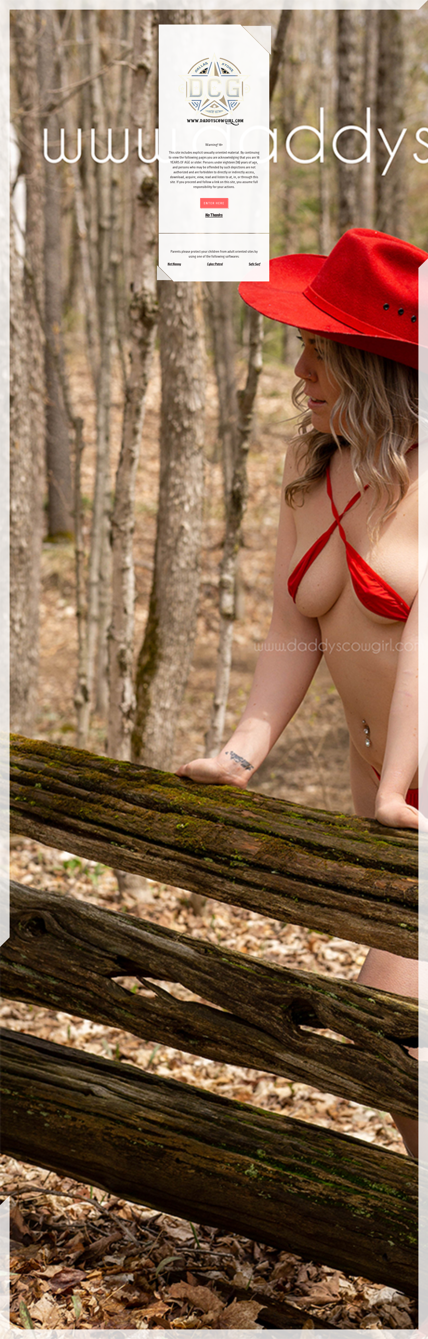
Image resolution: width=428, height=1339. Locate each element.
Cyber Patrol (215, 264)
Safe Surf (254, 264)
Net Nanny (174, 264)
